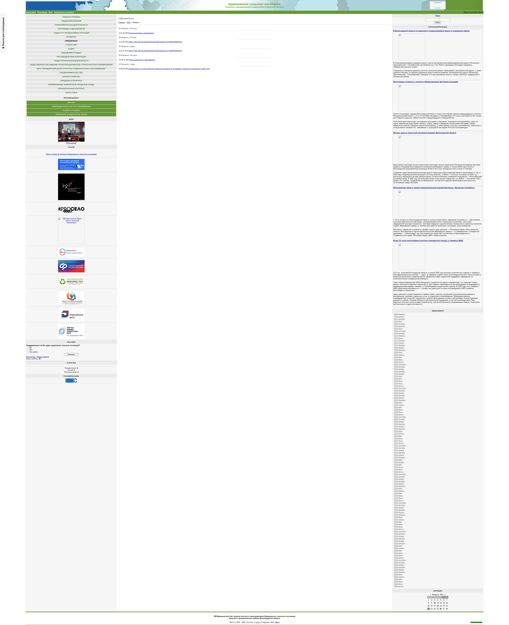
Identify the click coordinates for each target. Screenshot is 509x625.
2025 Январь (399, 541)
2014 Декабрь (399, 319)
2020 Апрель (399, 405)
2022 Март (398, 460)
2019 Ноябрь (399, 393)
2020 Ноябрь (399, 422)
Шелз (277, 622)
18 (438, 606)
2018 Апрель (399, 355)
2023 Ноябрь (399, 508)
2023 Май (398, 493)
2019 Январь (399, 374)
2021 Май (398, 436)
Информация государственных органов (71, 114)
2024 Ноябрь (399, 536)
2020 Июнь (398, 410)
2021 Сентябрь (400, 446)
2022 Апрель (399, 462)
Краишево (437, 2)
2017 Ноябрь (399, 343)
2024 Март (398, 517)
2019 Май (398, 379)
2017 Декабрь (399, 345)
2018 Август (399, 362)
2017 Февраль (399, 336)
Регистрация (42, 12)
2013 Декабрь (399, 314)
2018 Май (398, 357)
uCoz (258, 622)
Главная (121, 22)
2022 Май (398, 465)
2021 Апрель (399, 434)
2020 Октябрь (399, 419)
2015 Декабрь (399, 326)
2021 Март (398, 431)
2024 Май (398, 522)
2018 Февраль (399, 350)
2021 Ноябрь (399, 450)
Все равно (34, 352)
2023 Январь (399, 484)
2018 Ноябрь (399, 369)
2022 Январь (399, 455)
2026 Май (398, 579)
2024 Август (399, 529)
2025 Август (399, 558)
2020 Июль (398, 412)
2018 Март (398, 352)
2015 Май (398, 321)
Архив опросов (43, 357)
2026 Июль (398, 584)
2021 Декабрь (399, 453)
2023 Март (398, 488)
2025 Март (398, 546)
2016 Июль (398, 329)
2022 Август (399, 472)
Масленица (71, 143)
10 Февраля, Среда (127, 46)
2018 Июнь (398, 360)
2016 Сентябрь (400, 331)
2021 (129, 22)
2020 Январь (399, 398)
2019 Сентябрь (400, 388)
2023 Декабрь (399, 510)
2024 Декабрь (399, 539)
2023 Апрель (399, 491)
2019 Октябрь (399, 391)
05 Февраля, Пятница (128, 55)
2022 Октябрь (399, 477)
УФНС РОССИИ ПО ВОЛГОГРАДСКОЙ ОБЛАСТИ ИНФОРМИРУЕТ (155, 42)
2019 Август (399, 386)
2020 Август (399, 414)
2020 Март (398, 403)
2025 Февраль (399, 543)
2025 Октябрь (399, 562)
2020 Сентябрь (400, 417)
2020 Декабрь (399, 424)
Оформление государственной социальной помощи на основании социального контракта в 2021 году (169, 69)
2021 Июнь (398, 438)
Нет (31, 350)
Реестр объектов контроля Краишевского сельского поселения (71, 154)
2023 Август (399, 500)
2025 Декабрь (399, 567)
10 (435, 603)
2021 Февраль (399, 429)
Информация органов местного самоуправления (71, 106)
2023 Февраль (399, 486)
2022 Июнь (398, 467)
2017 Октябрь (399, 340)
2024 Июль (398, 527)
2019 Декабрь (399, 395)
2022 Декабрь (399, 481)
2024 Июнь (398, 524)
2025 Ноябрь (399, 565)
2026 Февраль (399, 572)
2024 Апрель (399, 520)
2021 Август (399, 443)
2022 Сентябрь (400, 474)
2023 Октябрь (399, 505)
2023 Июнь (398, 496)
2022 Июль (398, 469)
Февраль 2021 (437, 595)
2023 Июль (398, 498)
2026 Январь (399, 570)
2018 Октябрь (399, 367)
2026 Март (398, 574)
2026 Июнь (398, 582)
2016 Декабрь (399, 333)
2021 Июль (398, 441)
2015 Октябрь (399, 324)
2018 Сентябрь (400, 364)
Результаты (31, 357)
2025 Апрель (399, 548)
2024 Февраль (399, 515)
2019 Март (398, 376)
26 (441, 609)
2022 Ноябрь (399, 479)
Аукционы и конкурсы (71, 110)
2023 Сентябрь (400, 503)
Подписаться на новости (64, 12)
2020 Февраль (399, 400)
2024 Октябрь (399, 534)
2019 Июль (398, 383)
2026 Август (399, 586)
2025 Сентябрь (400, 560)
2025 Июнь (398, 553)
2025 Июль (398, 555)
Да (31, 348)
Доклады (71, 102)
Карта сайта (31, 12)
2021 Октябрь (399, 448)
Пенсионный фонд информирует (141, 33)
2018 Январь (399, 348)
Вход (51, 12)
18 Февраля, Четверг (127, 37)
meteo (438, 8)
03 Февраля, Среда (127, 64)
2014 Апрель (399, 317)
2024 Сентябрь (400, 531)
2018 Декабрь (399, 372)
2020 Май (398, 407)
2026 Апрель (399, 577)
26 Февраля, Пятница (128, 28)
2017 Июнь (398, 338)
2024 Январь (399, 512)
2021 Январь (399, 426)
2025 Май (398, 551)
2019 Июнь (398, 381)
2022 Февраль (399, 457)
